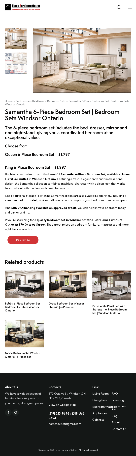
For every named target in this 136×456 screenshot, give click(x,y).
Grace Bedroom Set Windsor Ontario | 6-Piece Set (66, 305)
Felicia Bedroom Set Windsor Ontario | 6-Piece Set (22, 355)
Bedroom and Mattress (30, 101)
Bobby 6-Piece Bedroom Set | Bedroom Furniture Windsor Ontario (23, 307)
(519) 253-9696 (59, 413)
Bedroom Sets (56, 101)
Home (9, 101)
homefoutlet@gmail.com (65, 424)
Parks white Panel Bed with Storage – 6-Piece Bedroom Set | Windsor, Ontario (109, 309)
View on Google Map (62, 404)
